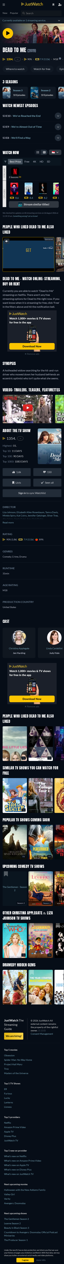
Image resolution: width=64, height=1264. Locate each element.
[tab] (32, 116)
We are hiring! (14, 1035)
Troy (6, 1068)
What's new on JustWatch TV (19, 1174)
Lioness (8, 1106)
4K (34, 161)
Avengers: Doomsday (15, 1203)
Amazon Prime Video (15, 1127)
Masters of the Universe (16, 1073)
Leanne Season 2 (12, 1223)
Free (26, 161)
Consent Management (42, 1033)
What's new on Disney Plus (18, 1169)
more (35, 265)
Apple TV (9, 1131)
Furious (8, 1093)
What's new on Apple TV (16, 1165)
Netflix (7, 1122)
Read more (8, 522)
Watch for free (42, 68)
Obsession (9, 1055)
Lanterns (8, 1102)
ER (5, 1089)
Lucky (7, 1098)
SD (48, 161)
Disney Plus (10, 1136)
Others (4, 193)
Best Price (15, 161)
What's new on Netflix (15, 1156)
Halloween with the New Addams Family (24, 1189)
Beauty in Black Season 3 (16, 1227)
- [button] (22, 115)
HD (41, 161)
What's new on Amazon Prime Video (22, 1160)
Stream (4, 173)
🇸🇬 (53, 152)
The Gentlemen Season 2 (16, 1218)
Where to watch (15, 68)
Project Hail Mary (13, 1064)
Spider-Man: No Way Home (18, 1059)
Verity (7, 1198)
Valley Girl (9, 1194)
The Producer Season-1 (16, 1240)
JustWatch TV (11, 1140)
